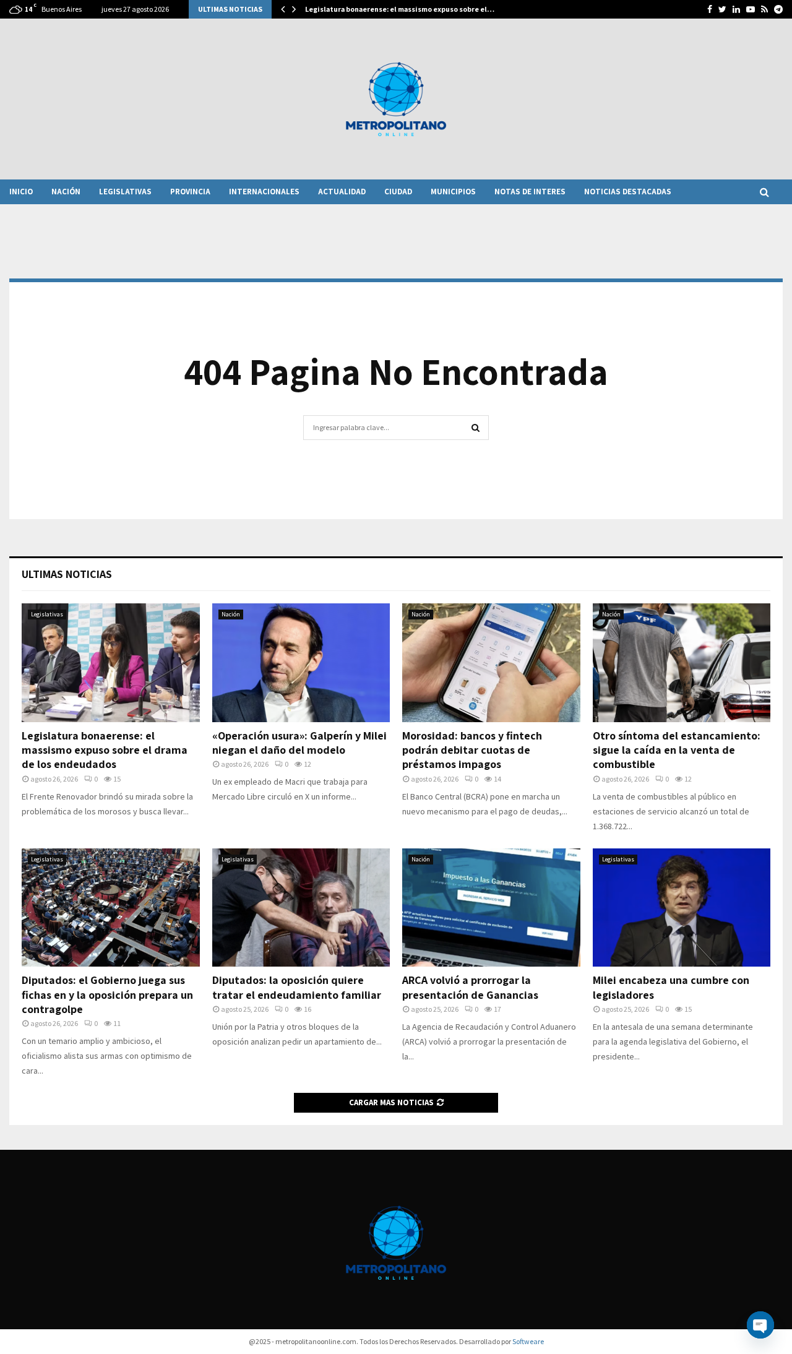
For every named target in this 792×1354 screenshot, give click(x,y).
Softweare (528, 1341)
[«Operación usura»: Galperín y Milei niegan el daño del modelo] (301, 662)
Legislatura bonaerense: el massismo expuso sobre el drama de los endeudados (104, 750)
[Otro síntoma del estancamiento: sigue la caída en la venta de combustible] (682, 662)
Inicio (21, 191)
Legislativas (125, 191)
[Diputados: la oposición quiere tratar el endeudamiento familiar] (301, 907)
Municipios (453, 191)
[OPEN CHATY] (760, 1325)
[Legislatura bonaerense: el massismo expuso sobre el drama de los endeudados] (111, 662)
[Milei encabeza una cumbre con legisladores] (682, 907)
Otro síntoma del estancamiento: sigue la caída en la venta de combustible (676, 750)
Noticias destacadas (627, 191)
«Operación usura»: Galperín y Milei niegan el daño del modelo (299, 742)
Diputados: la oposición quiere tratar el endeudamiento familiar (296, 987)
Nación (65, 191)
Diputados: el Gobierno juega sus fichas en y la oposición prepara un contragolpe (107, 994)
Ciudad (398, 191)
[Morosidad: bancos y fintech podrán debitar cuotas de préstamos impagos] (491, 662)
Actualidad (342, 191)
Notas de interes (530, 191)
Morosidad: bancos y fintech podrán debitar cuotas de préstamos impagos (472, 750)
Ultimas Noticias (67, 574)
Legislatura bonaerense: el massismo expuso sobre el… (399, 9)
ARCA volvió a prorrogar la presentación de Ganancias (470, 987)
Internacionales (264, 191)
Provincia (190, 191)
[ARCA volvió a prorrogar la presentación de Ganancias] (491, 907)
